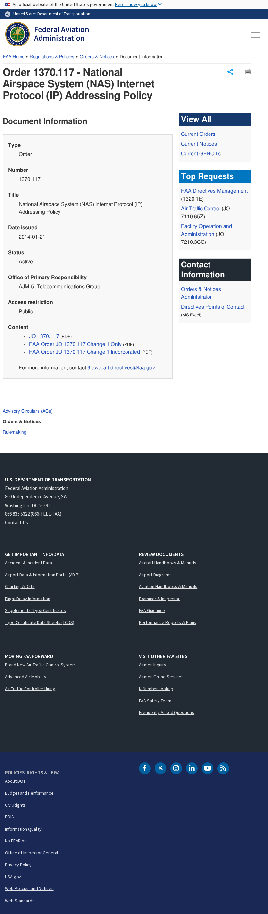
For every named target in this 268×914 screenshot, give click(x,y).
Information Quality (23, 829)
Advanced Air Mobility (25, 677)
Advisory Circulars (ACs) (28, 411)
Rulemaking (14, 432)
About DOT (15, 781)
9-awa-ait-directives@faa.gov (121, 367)
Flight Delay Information (27, 598)
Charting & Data (20, 586)
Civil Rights (15, 805)
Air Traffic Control (200, 208)
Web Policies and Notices (29, 888)
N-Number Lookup (156, 688)
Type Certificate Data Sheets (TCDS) (39, 622)
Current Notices (199, 144)
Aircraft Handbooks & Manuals (167, 562)
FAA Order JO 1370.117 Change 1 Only (75, 344)
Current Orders (198, 134)
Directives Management (214, 191)
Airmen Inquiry (152, 665)
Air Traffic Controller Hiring (30, 688)
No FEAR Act (16, 841)
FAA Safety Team (155, 701)
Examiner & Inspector (159, 598)
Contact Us (16, 522)
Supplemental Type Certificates (35, 610)
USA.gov (13, 877)
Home (13, 57)
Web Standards (20, 901)
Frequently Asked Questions (166, 712)
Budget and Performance (29, 793)
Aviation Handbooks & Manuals (168, 586)
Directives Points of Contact (212, 307)
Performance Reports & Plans (167, 622)
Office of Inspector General (31, 853)
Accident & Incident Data (28, 562)
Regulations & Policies (52, 57)
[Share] (230, 72)
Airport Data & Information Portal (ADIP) (42, 575)
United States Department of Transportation (51, 13)
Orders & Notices (97, 57)
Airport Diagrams (155, 575)
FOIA (9, 817)
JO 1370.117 (44, 336)
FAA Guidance (152, 610)
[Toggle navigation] (256, 35)
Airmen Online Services (161, 677)
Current (201, 153)
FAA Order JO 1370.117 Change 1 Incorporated (84, 352)
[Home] (47, 35)
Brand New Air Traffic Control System (40, 665)
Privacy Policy (18, 865)
